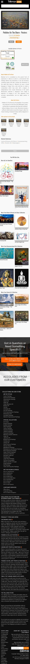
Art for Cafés (6, 482)
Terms (2, 644)
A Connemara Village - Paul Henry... (6, 307)
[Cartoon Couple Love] (21, 236)
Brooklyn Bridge (18, 171)
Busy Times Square (4, 195)
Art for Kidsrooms (8, 476)
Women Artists (7, 446)
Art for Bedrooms (7, 473)
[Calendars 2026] (12, 519)
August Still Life (18, 266)
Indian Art (5, 402)
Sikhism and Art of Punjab (10, 462)
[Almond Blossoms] (7, 253)
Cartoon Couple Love (19, 242)
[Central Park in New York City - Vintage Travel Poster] (21, 195)
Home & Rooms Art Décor (9, 141)
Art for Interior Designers (9, 492)
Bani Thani (2, 288)
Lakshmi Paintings (8, 431)
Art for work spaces (8, 484)
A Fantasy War (3, 240)
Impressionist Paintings (9, 399)
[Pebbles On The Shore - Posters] (15, 20)
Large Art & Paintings (8, 458)
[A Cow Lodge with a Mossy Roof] (21, 298)
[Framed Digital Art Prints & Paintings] (26, 560)
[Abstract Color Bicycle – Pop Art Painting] (7, 171)
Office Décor (6, 489)
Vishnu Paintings (7, 428)
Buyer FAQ (3, 639)
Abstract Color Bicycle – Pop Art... (6, 182)
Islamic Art (6, 401)
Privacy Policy (4, 648)
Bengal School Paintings (9, 439)
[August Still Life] (21, 256)
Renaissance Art (7, 413)
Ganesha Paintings (8, 430)
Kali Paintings (6, 465)
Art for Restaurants (8, 479)
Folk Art (5, 407)
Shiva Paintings (7, 426)
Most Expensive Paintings (9, 450)
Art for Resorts (7, 481)
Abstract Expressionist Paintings (11, 417)
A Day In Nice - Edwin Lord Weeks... (5, 329)
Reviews (3, 640)
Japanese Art (6, 438)
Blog (2, 656)
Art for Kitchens (7, 474)
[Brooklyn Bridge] (21, 166)
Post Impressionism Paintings (11, 412)
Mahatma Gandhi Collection (10, 434)
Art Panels (6, 422)
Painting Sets (6, 457)
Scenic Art (8, 143)
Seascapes (15, 143)
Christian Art (6, 441)
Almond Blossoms (4, 259)
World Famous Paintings (9, 444)
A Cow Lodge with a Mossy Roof (20, 305)
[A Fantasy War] (7, 235)
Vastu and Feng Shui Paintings (11, 466)
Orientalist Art (6, 409)
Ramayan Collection (8, 455)
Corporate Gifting (7, 491)
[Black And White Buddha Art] (21, 277)
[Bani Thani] (7, 278)
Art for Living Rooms (8, 471)
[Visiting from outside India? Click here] (20, 498)
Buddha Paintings (7, 425)
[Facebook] (23, 651)
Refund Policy (4, 642)
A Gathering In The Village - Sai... (21, 322)
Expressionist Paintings (9, 397)
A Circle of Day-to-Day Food (21, 229)
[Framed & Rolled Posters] (18, 535)
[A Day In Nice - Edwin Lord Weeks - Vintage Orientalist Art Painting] (7, 319)
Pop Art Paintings (7, 410)
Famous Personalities (8, 460)
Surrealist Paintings (8, 415)
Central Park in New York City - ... (21, 207)
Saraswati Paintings (8, 433)
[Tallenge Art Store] (15, 2)
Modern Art (6, 405)
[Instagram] (26, 651)
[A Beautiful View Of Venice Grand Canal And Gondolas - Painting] (7, 218)
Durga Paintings (7, 463)
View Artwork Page (14, 37)
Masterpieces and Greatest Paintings (12, 449)
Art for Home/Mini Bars (9, 478)
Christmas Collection (8, 454)
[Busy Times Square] (7, 189)
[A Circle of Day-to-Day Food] (21, 221)
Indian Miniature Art (8, 404)
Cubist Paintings (7, 396)
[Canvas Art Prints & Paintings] (21, 547)
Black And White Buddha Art (21, 287)
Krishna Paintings (7, 423)
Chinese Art (6, 442)
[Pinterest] (28, 651)
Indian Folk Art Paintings (9, 452)
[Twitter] (21, 651)
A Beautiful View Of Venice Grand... (6, 224)
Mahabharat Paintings (8, 447)
